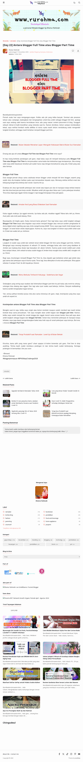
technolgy (59, 540)
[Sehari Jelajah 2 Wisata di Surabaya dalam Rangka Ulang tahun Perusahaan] (61, 654)
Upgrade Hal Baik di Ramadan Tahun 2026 (25, 391)
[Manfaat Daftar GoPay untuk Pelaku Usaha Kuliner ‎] (21, 680)
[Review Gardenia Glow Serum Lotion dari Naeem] (61, 680)
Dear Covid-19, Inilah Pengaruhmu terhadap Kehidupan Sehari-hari (63, 402)
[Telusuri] (79, 3)
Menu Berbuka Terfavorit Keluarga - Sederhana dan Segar (41, 275)
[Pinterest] (75, 755)
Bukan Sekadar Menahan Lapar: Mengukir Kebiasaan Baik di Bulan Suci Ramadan (50, 145)
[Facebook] (59, 755)
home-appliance (51, 521)
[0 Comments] (73, 51)
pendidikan (49, 515)
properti (48, 525)
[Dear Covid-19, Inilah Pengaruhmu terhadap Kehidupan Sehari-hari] (46, 407)
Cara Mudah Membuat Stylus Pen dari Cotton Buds (61, 630)
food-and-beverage (52, 518)
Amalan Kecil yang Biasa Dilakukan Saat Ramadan (38, 204)
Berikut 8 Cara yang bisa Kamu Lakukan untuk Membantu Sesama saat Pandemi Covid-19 (25, 403)
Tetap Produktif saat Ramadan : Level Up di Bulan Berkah (41, 334)
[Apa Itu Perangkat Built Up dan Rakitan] (21, 708)
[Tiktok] (67, 755)
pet (71, 544)
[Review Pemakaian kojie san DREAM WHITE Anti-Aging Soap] (21, 654)
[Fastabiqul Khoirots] (39, 3)
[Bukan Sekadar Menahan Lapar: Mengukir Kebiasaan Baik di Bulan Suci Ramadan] (5, 148)
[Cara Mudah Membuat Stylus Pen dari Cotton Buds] (61, 628)
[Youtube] (79, 755)
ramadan (6, 371)
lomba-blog (9, 515)
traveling (35, 540)
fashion (7, 518)
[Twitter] (63, 755)
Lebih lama (9, 378)
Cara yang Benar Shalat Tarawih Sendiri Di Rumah (65, 392)
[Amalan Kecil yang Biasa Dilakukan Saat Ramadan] (5, 207)
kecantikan (22, 540)
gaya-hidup (8, 540)
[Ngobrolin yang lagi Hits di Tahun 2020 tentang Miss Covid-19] (6, 417)
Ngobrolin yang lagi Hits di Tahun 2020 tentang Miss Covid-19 (24, 412)
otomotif (8, 525)
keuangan (12, 544)
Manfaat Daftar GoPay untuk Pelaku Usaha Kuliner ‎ (21, 682)
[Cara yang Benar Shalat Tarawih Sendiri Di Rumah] (46, 396)
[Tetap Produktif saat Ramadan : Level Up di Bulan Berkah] (5, 337)
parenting (8, 521)
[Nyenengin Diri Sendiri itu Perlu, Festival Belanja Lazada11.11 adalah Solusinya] (21, 628)
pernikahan (72, 540)
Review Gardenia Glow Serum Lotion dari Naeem (60, 682)
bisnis (53, 544)
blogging (47, 540)
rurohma (77, 758)
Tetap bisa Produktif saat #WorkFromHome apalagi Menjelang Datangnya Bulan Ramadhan (64, 413)
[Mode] (74, 3)
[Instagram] (71, 755)
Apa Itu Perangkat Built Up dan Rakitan (17, 711)
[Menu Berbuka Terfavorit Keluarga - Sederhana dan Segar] (5, 277)
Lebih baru (74, 378)
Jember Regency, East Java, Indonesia (41, 52)
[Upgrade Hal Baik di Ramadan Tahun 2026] (6, 396)
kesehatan (49, 512)
